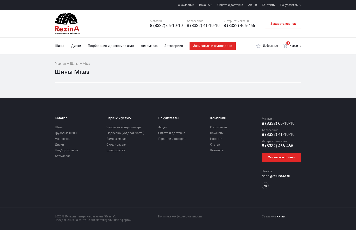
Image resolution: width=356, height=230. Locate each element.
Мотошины (62, 139)
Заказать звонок (283, 24)
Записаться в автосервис (212, 46)
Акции (252, 5)
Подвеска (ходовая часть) (125, 133)
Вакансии (205, 5)
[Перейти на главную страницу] (67, 23)
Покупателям (289, 5)
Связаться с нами (281, 157)
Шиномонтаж (116, 150)
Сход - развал (116, 144)
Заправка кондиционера (124, 127)
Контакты (268, 5)
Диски (76, 46)
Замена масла (116, 139)
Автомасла (149, 46)
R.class (281, 216)
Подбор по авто (66, 150)
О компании (186, 5)
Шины (59, 46)
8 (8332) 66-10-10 (166, 25)
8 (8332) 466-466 (239, 25)
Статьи (215, 144)
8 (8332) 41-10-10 (203, 25)
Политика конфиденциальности (180, 216)
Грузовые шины (66, 133)
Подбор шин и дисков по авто (111, 46)
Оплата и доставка (230, 5)
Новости (216, 139)
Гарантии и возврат (172, 139)
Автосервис (173, 46)
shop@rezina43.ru (276, 176)
